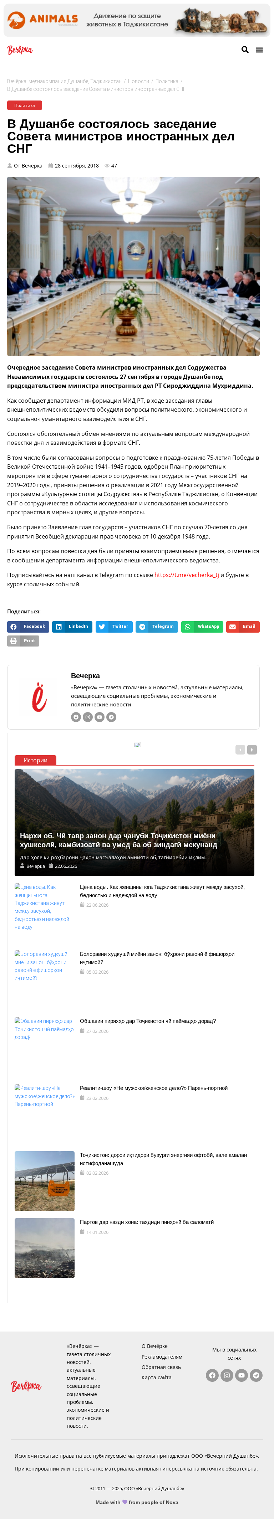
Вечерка (85, 676)
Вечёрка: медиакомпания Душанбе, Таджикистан (64, 81)
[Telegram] (111, 717)
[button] (259, 50)
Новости (138, 81)
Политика (167, 81)
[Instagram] (88, 717)
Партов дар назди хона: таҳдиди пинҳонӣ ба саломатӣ (147, 1222)
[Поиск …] (245, 50)
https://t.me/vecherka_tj (186, 575)
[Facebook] (76, 717)
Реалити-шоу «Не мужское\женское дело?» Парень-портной (154, 1088)
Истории (35, 760)
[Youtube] (100, 717)
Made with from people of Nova (137, 1502)
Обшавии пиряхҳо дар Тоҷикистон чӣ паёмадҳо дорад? (148, 1021)
